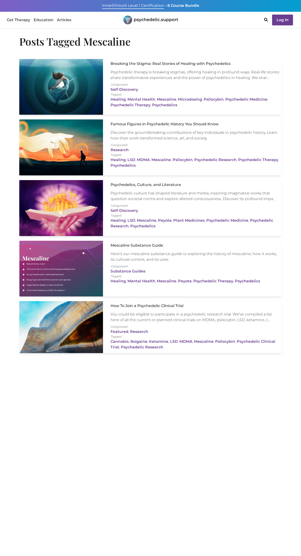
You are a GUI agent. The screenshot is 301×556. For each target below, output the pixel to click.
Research (120, 150)
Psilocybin (214, 99)
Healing (118, 99)
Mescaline (166, 99)
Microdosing (190, 99)
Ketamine (158, 341)
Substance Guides (128, 271)
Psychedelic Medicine (246, 99)
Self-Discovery (124, 89)
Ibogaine (138, 341)
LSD (131, 160)
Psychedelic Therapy (130, 105)
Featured (119, 331)
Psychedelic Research (215, 160)
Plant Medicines (189, 220)
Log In (283, 20)
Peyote (165, 220)
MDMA (143, 160)
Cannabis (120, 341)
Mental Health (141, 99)
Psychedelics (164, 105)
